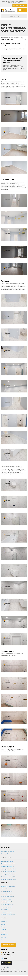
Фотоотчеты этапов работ (8, 886)
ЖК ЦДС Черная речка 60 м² (7, 896)
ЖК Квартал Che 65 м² (6, 899)
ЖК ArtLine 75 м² (4, 909)
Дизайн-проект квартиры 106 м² (8, 879)
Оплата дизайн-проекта (7, 866)
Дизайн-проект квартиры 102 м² (8, 876)
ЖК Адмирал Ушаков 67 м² (7, 901)
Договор (3, 924)
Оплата (3, 926)
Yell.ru (7, 967)
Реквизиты (4, 939)
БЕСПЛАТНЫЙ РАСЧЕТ (14, 16)
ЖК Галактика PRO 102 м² (7, 912)
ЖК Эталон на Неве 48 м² (6, 894)
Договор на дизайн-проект (8, 863)
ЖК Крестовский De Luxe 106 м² (8, 914)
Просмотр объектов (6, 853)
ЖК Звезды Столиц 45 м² (6, 891)
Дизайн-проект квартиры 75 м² (8, 874)
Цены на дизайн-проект (7, 861)
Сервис (3, 932)
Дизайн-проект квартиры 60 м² (8, 871)
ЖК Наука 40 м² (4, 888)
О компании (4, 921)
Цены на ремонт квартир (7, 851)
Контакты (3, 937)
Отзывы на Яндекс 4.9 (21, 5)
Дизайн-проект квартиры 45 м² (8, 869)
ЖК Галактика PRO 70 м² (6, 907)
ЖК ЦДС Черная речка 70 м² (7, 904)
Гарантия (3, 929)
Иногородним (4, 934)
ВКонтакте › (7, 958)
